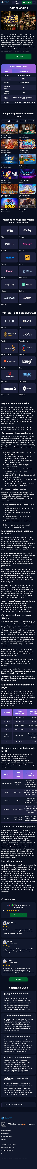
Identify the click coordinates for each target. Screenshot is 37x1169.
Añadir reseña (18, 915)
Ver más (18, 979)
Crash (22, 121)
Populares (4, 121)
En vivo (13, 121)
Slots (30, 121)
